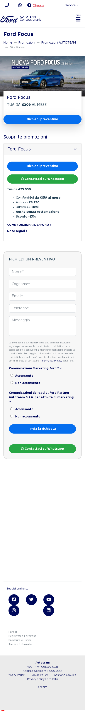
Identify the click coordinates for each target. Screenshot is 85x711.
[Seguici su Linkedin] (48, 610)
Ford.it (12, 632)
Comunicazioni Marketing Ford (34, 368)
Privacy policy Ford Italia (42, 679)
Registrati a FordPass (22, 636)
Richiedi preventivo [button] (42, 119)
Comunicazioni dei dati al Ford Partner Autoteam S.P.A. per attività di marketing (41, 395)
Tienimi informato (20, 644)
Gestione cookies (65, 675)
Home (7, 42)
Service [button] (70, 5)
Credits (42, 687)
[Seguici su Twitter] (31, 599)
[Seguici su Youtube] (48, 599)
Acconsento (24, 376)
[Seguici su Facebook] (13, 599)
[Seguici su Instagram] (13, 610)
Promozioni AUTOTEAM (58, 42)
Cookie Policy (39, 675)
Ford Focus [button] (19, 149)
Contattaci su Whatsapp (44, 178)
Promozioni (27, 42)
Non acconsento (27, 383)
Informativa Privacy (51, 361)
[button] (42, 225)
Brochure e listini (19, 640)
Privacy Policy (15, 675)
